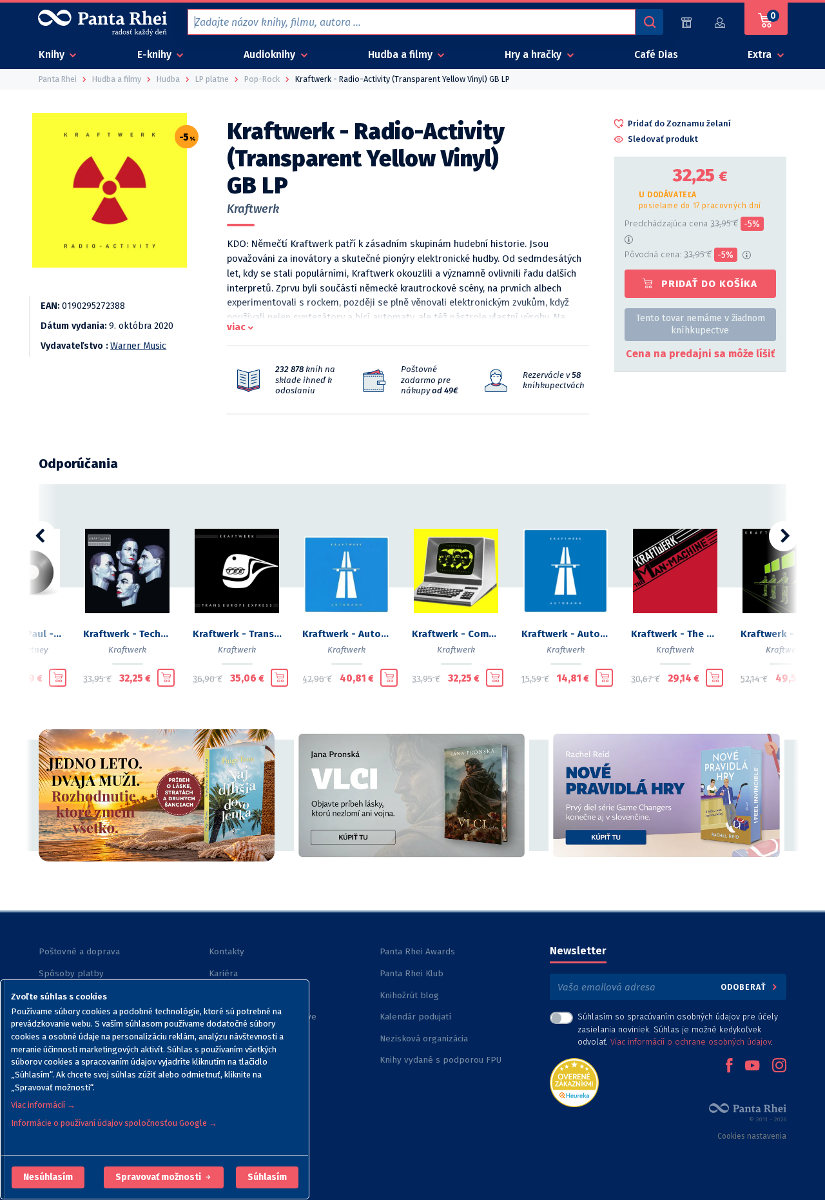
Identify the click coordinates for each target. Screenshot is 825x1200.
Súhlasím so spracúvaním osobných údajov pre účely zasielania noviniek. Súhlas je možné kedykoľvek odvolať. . (678, 1029)
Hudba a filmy (401, 54)
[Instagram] (779, 1066)
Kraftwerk (253, 209)
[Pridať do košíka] (57, 678)
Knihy (53, 54)
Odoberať (745, 987)
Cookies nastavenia (751, 1136)
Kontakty (226, 951)
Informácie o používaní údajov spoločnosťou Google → (114, 1123)
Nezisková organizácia (424, 1038)
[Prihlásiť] (720, 22)
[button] (48, 1177)
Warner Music (138, 345)
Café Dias (656, 54)
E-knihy (155, 54)
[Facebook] (729, 1066)
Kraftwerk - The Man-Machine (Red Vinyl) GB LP (675, 634)
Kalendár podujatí (415, 1016)
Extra (761, 54)
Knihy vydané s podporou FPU (440, 1059)
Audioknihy (271, 54)
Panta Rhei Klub (411, 973)
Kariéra (223, 973)
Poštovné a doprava (79, 951)
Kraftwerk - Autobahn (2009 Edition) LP (346, 634)
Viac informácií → (43, 1105)
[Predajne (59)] (686, 22)
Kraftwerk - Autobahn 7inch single (565, 634)
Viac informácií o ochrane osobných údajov (690, 1042)
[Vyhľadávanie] (649, 22)
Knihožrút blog (409, 995)
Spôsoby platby (71, 973)
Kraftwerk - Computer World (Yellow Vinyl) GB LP (456, 634)
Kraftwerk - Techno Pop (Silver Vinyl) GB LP (127, 634)
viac (236, 327)
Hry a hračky (534, 54)
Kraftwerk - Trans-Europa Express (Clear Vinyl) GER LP (237, 634)
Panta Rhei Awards (417, 951)
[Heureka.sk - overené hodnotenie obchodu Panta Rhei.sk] (574, 1082)
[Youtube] (752, 1066)
